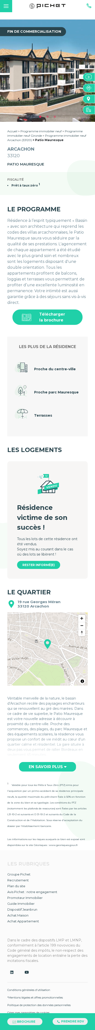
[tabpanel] (47, 71)
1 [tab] (40, 116)
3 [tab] (54, 116)
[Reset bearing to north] (81, 632)
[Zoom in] (81, 618)
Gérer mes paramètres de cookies (28, 1012)
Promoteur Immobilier (25, 898)
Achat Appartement (23, 921)
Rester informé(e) (38, 565)
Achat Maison (17, 915)
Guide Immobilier (21, 904)
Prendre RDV (72, 1021)
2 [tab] (47, 116)
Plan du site (16, 886)
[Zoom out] (81, 625)
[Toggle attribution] (82, 681)
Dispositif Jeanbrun (22, 909)
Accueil (12, 131)
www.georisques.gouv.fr (63, 845)
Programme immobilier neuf (41, 131)
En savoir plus (46, 766)
